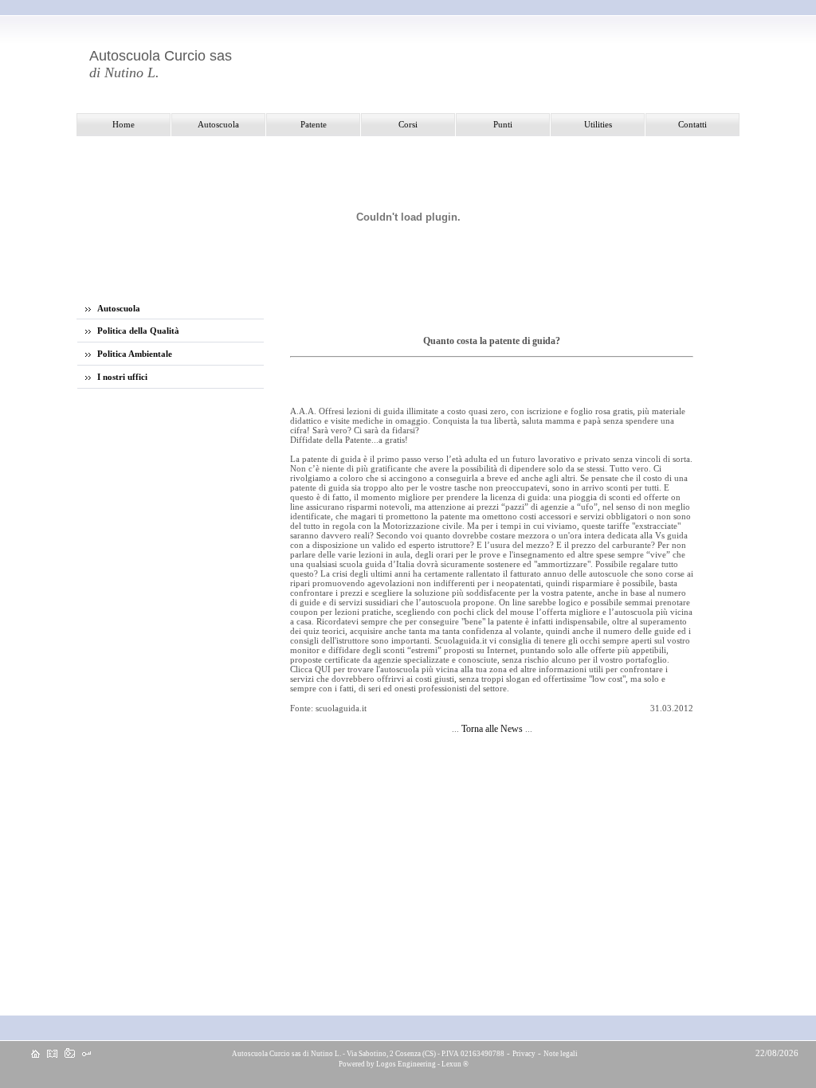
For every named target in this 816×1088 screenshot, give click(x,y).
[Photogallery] (70, 1054)
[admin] (86, 1054)
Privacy (524, 1054)
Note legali (560, 1054)
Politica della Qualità (137, 330)
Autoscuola (117, 308)
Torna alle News (492, 728)
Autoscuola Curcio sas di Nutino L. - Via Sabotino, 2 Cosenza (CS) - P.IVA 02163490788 (367, 1054)
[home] (35, 1054)
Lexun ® (455, 1064)
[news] (52, 1054)
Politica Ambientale (133, 353)
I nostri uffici (121, 377)
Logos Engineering (406, 1064)
